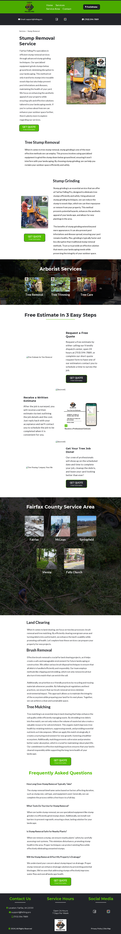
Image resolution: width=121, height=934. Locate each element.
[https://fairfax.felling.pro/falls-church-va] (74, 559)
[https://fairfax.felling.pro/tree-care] (86, 284)
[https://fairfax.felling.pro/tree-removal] (34, 284)
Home (49, 5)
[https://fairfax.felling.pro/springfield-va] (86, 526)
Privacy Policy (96, 928)
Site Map (107, 928)
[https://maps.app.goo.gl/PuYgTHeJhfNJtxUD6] (65, 19)
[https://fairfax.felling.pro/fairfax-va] (34, 526)
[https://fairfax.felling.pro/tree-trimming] (60, 284)
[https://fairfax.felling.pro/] (29, 7)
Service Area (53, 8)
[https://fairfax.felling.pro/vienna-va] (47, 559)
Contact (67, 8)
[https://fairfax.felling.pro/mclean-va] (60, 526)
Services (60, 5)
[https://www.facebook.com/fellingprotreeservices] (56, 19)
